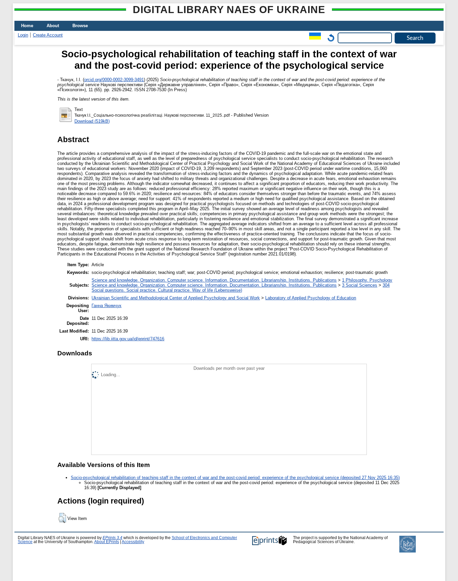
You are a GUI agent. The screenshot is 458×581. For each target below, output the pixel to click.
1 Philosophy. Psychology (367, 280)
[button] (62, 518)
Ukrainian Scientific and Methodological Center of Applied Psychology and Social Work (176, 297)
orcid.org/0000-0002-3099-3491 (114, 79)
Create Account (48, 35)
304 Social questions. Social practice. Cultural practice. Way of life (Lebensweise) (241, 288)
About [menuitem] (53, 25)
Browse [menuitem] (80, 25)
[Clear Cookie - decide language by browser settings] (329, 37)
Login (23, 35)
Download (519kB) (92, 121)
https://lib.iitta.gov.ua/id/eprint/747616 (128, 338)
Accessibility (133, 542)
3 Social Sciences (359, 285)
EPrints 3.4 (112, 538)
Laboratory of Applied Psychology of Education (310, 297)
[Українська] (313, 37)
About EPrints (106, 542)
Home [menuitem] (27, 25)
